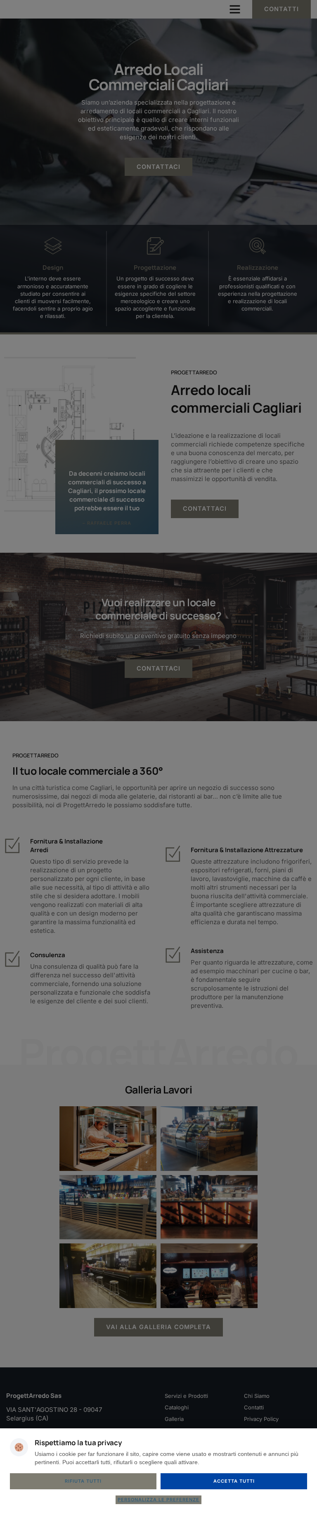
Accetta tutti (234, 1481)
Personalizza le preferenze (158, 1499)
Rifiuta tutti (83, 1481)
